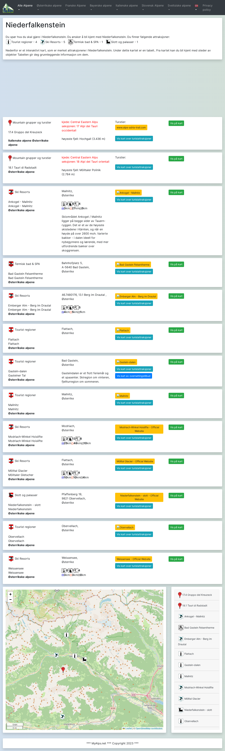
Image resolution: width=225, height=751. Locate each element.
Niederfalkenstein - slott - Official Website (139, 497)
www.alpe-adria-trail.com (131, 127)
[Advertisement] (112, 86)
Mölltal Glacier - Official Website (135, 461)
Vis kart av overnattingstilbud (133, 375)
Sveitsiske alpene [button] (179, 5)
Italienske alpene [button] (127, 5)
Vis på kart (176, 123)
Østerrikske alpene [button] (49, 5)
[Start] (8, 7)
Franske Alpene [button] (75, 5)
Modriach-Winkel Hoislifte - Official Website (139, 429)
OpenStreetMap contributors (149, 728)
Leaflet (128, 728)
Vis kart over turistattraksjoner (134, 138)
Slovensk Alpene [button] (153, 5)
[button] (197, 7)
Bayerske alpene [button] (101, 5)
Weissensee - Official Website (133, 559)
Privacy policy (208, 7)
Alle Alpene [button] (25, 5)
